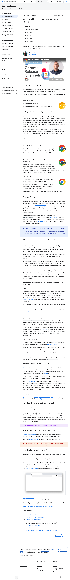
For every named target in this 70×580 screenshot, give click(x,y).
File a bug (22, 563)
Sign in (66, 1)
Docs (22, 1)
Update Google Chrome (32, 468)
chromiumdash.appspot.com (33, 525)
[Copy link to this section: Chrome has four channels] (43, 85)
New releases (13, 8)
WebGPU (21, 8)
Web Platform (11, 6)
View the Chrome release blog (33, 519)
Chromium (25, 368)
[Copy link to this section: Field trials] (30, 288)
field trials (44, 329)
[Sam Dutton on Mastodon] (33, 55)
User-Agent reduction (41, 231)
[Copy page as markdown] (29, 22)
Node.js (40, 399)
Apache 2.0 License (45, 551)
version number (53, 217)
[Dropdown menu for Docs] (25, 1)
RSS (54, 571)
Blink (24, 392)
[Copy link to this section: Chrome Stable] (33, 176)
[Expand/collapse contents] (32, 26)
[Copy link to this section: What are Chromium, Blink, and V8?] (50, 364)
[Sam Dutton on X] (29, 55)
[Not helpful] (65, 16)
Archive (38, 568)
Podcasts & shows (40, 570)
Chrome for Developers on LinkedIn (59, 569)
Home (24, 15)
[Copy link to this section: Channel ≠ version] (37, 197)
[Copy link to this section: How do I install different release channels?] (56, 430)
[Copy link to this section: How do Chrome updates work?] (48, 450)
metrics (45, 416)
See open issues (23, 566)
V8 (23, 397)
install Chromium (31, 381)
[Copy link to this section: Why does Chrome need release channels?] (56, 240)
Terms (21, 577)
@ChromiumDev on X (58, 563)
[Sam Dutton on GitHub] (31, 55)
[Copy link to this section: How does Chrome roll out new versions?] (55, 403)
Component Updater (52, 344)
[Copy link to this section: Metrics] (29, 316)
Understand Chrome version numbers (35, 517)
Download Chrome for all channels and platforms (38, 514)
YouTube (55, 566)
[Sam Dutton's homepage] (37, 55)
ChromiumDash (41, 221)
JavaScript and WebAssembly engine (43, 397)
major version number (40, 205)
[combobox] (42, 1)
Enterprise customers (28, 498)
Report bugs (29, 528)
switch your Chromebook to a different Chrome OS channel (38, 506)
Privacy (25, 577)
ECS (57, 306)
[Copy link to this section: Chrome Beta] (32, 157)
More (29, 1)
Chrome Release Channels (29, 434)
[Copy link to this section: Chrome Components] (38, 339)
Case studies (39, 566)
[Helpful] (62, 16)
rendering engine (32, 392)
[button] (8, 59)
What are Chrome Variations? (33, 312)
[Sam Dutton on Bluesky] (35, 55)
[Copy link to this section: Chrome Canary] (34, 100)
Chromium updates (41, 563)
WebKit (46, 373)
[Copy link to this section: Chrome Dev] (32, 143)
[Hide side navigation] (16, 577)
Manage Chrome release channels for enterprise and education (41, 530)
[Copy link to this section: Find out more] (34, 511)
